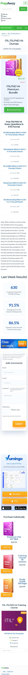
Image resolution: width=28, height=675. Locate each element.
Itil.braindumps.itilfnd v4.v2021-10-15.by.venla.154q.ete (15, 150)
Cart (4, 20)
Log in (4, 16)
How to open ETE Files (14, 463)
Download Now (14, 110)
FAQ (4, 671)
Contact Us (10, 671)
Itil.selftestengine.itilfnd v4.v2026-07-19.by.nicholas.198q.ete (14, 134)
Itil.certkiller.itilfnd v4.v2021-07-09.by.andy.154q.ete (14, 167)
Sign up (5, 14)
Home (4, 33)
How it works (7, 18)
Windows (16, 494)
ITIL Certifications (14, 33)
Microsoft (19, 28)
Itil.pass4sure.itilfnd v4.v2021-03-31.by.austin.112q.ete (14, 184)
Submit (19, 424)
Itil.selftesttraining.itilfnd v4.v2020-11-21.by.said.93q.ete (15, 201)
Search (23, 9)
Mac (16, 501)
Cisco (26, 28)
